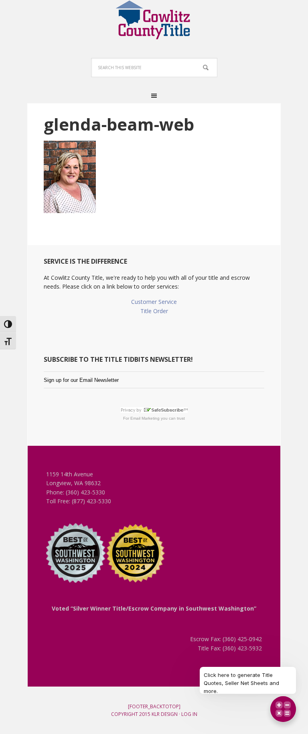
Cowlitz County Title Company (154, 20)
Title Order (154, 311)
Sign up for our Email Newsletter (81, 380)
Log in (189, 714)
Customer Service (154, 301)
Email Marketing (145, 418)
